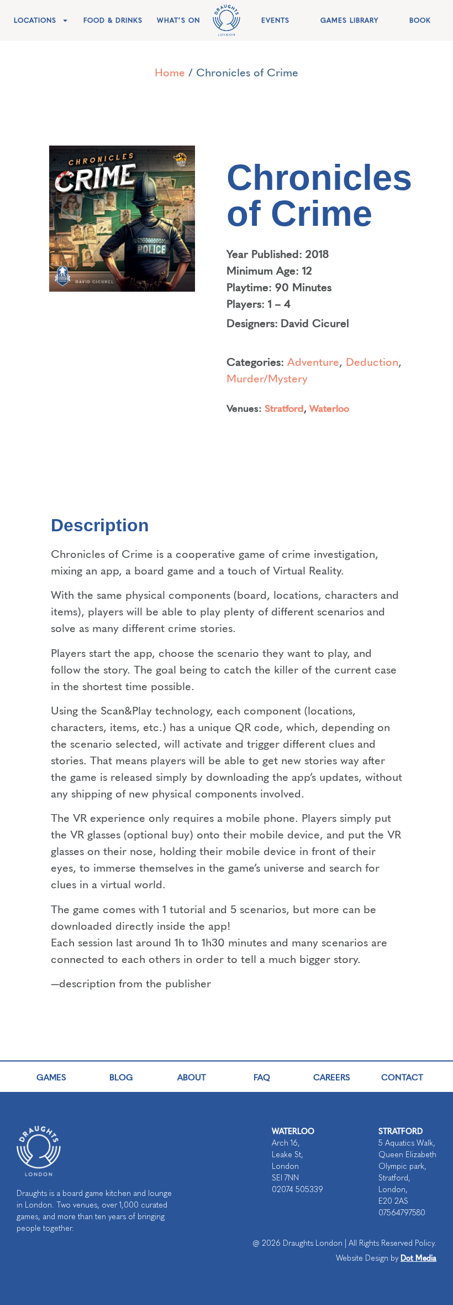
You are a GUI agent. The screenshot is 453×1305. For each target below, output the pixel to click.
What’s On (178, 20)
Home (170, 71)
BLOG (121, 1077)
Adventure (313, 361)
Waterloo (329, 408)
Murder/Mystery (267, 377)
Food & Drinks (113, 20)
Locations (35, 20)
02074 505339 (297, 1189)
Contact (402, 1077)
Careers (331, 1077)
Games (51, 1077)
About (191, 1077)
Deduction (372, 361)
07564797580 (401, 1213)
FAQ (262, 1077)
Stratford (284, 408)
